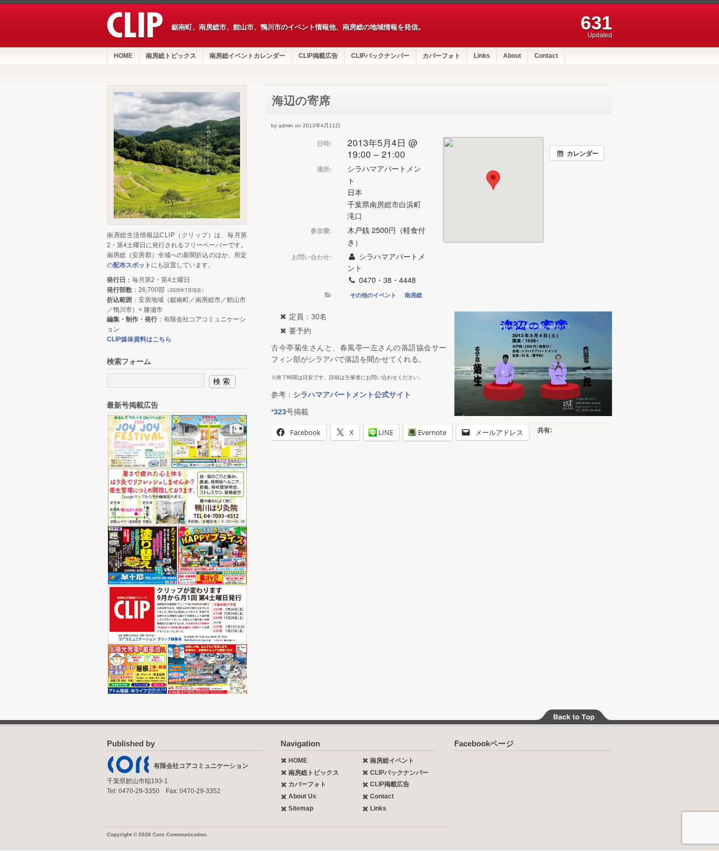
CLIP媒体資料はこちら (139, 339)
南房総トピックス (171, 55)
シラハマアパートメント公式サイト (352, 394)
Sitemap (300, 808)
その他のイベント (373, 294)
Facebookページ (484, 743)
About (512, 55)
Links (482, 55)
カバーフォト (442, 55)
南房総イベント (392, 760)
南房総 (413, 294)
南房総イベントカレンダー (247, 55)
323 (280, 412)
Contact (546, 55)
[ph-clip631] (177, 155)
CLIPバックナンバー (380, 55)
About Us (302, 796)
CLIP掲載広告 (318, 55)
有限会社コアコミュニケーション (201, 765)
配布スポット (132, 265)
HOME (123, 55)
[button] (139, 441)
